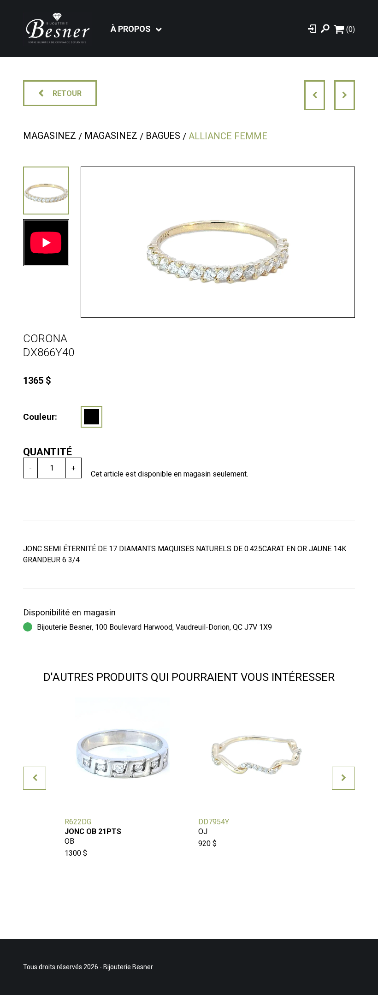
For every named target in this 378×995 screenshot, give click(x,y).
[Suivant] (344, 95)
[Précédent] (314, 95)
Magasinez (49, 135)
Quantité (47, 452)
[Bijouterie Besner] (57, 29)
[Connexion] (312, 28)
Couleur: (40, 416)
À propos (131, 29)
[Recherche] (325, 28)
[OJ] (91, 417)
